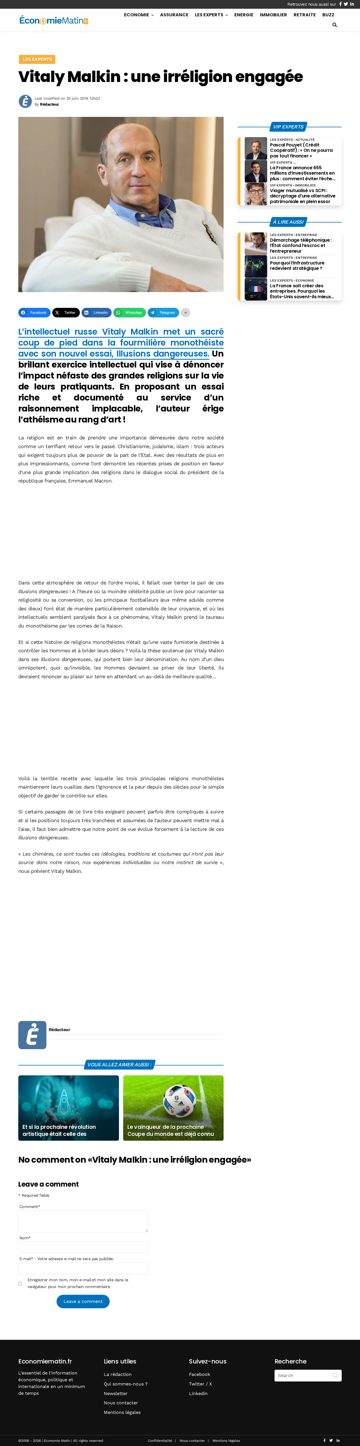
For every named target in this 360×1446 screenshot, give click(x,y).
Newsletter (116, 1393)
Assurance (174, 15)
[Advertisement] (121, 532)
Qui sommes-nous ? (126, 1384)
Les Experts (209, 15)
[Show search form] (335, 25)
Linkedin (198, 1393)
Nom (25, 1238)
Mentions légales (122, 1412)
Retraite (305, 15)
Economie (136, 15)
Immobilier (273, 15)
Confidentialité (160, 1441)
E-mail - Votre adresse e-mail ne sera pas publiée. (66, 1258)
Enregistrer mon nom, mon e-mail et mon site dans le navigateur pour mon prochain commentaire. (78, 1283)
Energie (243, 15)
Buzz (328, 15)
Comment (29, 1206)
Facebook (199, 1374)
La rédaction (118, 1374)
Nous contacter (121, 1402)
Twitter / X (200, 1384)
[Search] (335, 1375)
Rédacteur (59, 1029)
